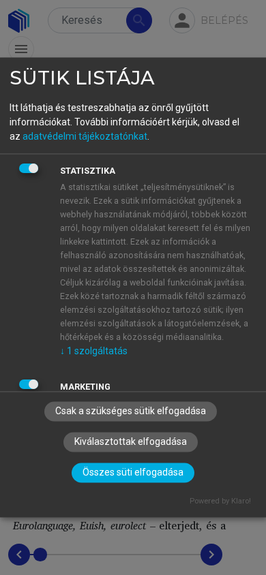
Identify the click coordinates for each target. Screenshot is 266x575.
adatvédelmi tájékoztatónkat (85, 136)
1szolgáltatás (94, 350)
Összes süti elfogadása (133, 472)
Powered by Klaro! (220, 501)
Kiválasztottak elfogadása (130, 442)
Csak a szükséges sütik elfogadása (130, 411)
